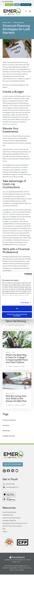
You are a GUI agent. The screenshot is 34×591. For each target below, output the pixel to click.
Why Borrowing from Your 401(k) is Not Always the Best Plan (16, 398)
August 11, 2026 (10, 352)
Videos (5, 531)
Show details (25, 302)
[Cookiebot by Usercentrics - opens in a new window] (24, 274)
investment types (18, 149)
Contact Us (9, 4)
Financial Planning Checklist (11, 518)
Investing (6, 136)
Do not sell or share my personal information (17, 315)
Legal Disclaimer (17, 570)
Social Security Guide (9, 512)
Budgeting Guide (8, 515)
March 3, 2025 (6, 22)
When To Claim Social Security (12, 526)
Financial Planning (19, 22)
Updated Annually (9, 436)
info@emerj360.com (12, 487)
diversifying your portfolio (19, 167)
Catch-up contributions (10, 214)
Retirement (22, 405)
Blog (4, 529)
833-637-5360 (8, 2)
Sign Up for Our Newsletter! (12, 464)
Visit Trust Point (26, 4)
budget (22, 98)
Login (16, 4)
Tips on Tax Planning (16, 321)
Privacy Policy (24, 568)
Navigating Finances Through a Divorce (15, 523)
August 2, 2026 (10, 393)
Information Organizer (9, 520)
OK (17, 308)
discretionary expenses (10, 124)
